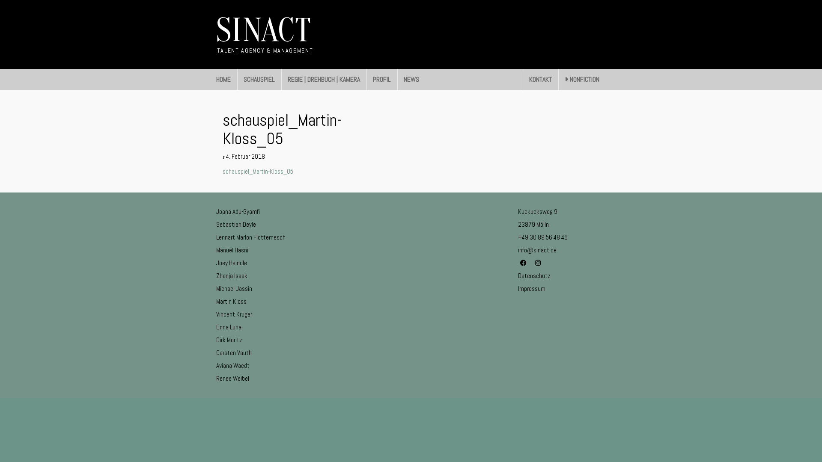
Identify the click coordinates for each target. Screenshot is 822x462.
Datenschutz (534, 276)
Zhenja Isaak (231, 276)
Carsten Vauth (234, 353)
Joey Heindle (231, 263)
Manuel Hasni (232, 250)
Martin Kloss (231, 301)
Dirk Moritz (229, 340)
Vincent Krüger (234, 314)
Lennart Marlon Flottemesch (251, 237)
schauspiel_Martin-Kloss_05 (258, 171)
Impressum (531, 288)
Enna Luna (228, 327)
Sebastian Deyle (236, 224)
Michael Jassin (234, 288)
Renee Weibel (232, 378)
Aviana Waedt (233, 365)
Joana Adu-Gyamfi (238, 211)
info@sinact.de (537, 250)
